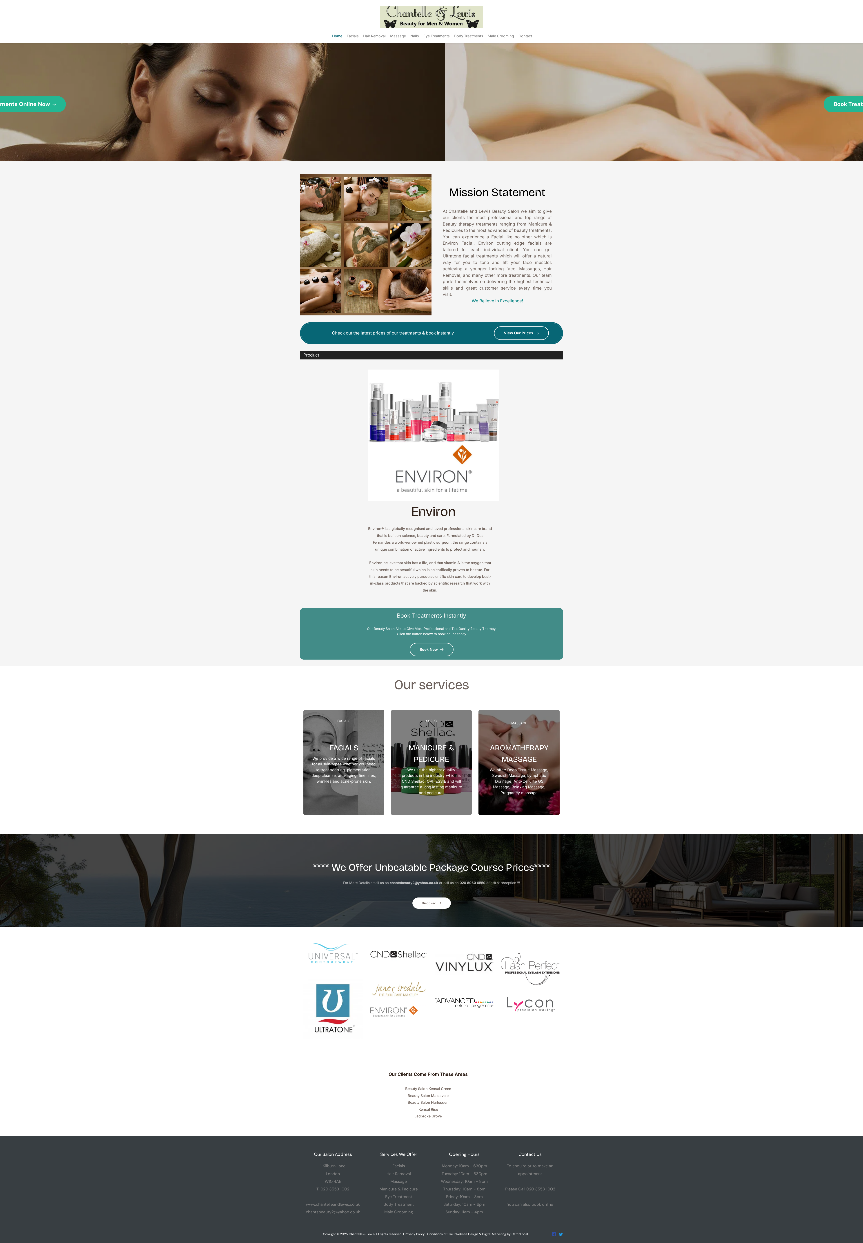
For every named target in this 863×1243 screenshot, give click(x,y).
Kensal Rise (428, 1109)
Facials (398, 1166)
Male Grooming (398, 1212)
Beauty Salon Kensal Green (428, 1088)
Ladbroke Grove (428, 1116)
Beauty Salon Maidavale (428, 1095)
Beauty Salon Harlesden (428, 1102)
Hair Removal (399, 1174)
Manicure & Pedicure (399, 1189)
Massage (398, 1181)
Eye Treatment (398, 1196)
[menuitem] (336, 36)
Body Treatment (399, 1204)
